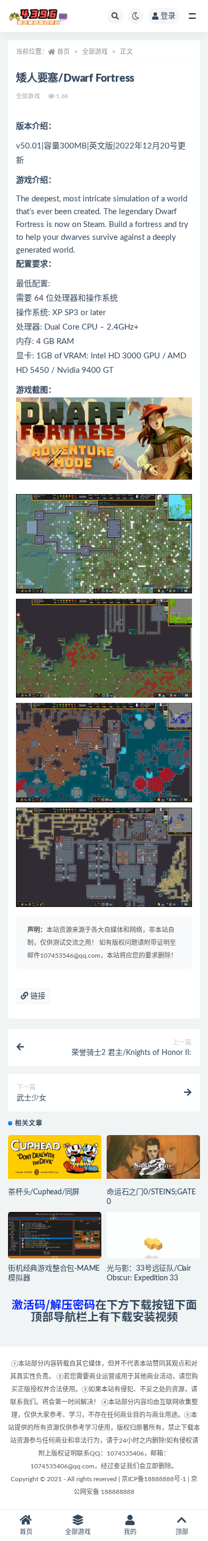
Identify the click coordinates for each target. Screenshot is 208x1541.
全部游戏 (95, 52)
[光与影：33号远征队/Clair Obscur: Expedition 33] (153, 1234)
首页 (63, 52)
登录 (168, 16)
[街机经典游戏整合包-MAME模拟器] (54, 1238)
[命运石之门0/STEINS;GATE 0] (153, 1157)
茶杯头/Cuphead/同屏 (43, 1192)
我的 (130, 1532)
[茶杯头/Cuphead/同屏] (54, 1157)
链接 (36, 996)
